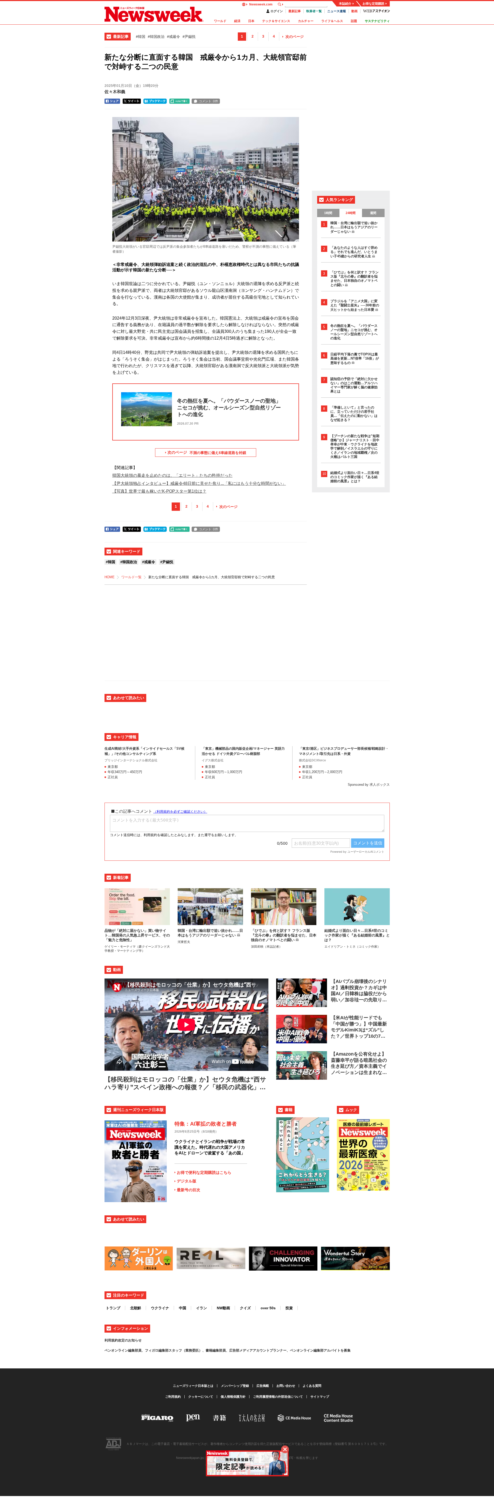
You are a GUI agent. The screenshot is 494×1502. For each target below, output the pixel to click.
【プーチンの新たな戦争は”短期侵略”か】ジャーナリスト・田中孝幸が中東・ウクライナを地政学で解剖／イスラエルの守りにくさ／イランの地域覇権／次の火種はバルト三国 (354, 446)
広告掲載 (262, 1385)
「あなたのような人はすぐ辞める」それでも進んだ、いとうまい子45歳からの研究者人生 (354, 252)
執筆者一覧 (314, 11)
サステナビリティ (377, 21)
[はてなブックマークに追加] (155, 101)
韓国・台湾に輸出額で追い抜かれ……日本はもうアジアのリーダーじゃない (354, 227)
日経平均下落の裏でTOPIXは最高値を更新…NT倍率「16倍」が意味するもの (354, 358)
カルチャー (306, 21)
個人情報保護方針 (233, 1396)
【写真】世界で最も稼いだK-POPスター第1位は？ (159, 491)
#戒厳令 (173, 37)
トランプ (113, 1308)
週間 (373, 213)
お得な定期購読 (373, 3)
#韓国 (140, 37)
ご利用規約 (173, 1396)
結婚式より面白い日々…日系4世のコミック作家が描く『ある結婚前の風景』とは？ (354, 477)
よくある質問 (312, 1385)
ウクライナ (160, 1308)
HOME (110, 577)
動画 (354, 11)
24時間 (351, 213)
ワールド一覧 (131, 577)
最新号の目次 (188, 1190)
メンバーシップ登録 (235, 1385)
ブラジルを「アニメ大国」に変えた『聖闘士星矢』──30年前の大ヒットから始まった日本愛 (354, 305)
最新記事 (294, 11)
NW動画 (223, 1308)
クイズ (245, 1308)
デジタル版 (186, 1181)
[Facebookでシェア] (112, 101)
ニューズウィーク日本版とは (193, 1385)
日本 (251, 21)
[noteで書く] (179, 101)
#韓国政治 (156, 37)
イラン (201, 1308)
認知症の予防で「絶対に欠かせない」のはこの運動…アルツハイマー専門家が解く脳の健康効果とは (354, 385)
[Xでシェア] (132, 101)
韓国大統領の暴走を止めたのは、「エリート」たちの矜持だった (172, 475)
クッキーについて (200, 1396)
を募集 (345, 1350)
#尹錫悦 (189, 37)
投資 (289, 1308)
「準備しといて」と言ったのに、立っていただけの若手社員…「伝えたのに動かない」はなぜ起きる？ (354, 413)
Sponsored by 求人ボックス (369, 785)
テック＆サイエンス (276, 21)
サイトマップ (319, 1396)
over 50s (268, 1308)
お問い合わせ (285, 1385)
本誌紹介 (345, 3)
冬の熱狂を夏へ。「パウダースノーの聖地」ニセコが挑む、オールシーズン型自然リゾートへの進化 (354, 332)
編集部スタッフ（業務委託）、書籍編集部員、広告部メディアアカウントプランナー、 (224, 1350)
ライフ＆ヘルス (332, 21)
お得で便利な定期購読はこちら (204, 1172)
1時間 (328, 213)
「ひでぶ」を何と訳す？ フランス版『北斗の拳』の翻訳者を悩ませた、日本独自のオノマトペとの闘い (354, 278)
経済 (237, 21)
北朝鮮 (135, 1308)
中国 (182, 1308)
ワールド (220, 21)
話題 (354, 21)
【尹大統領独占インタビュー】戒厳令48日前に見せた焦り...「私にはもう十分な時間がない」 (199, 483)
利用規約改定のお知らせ (123, 1340)
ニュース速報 (336, 11)
